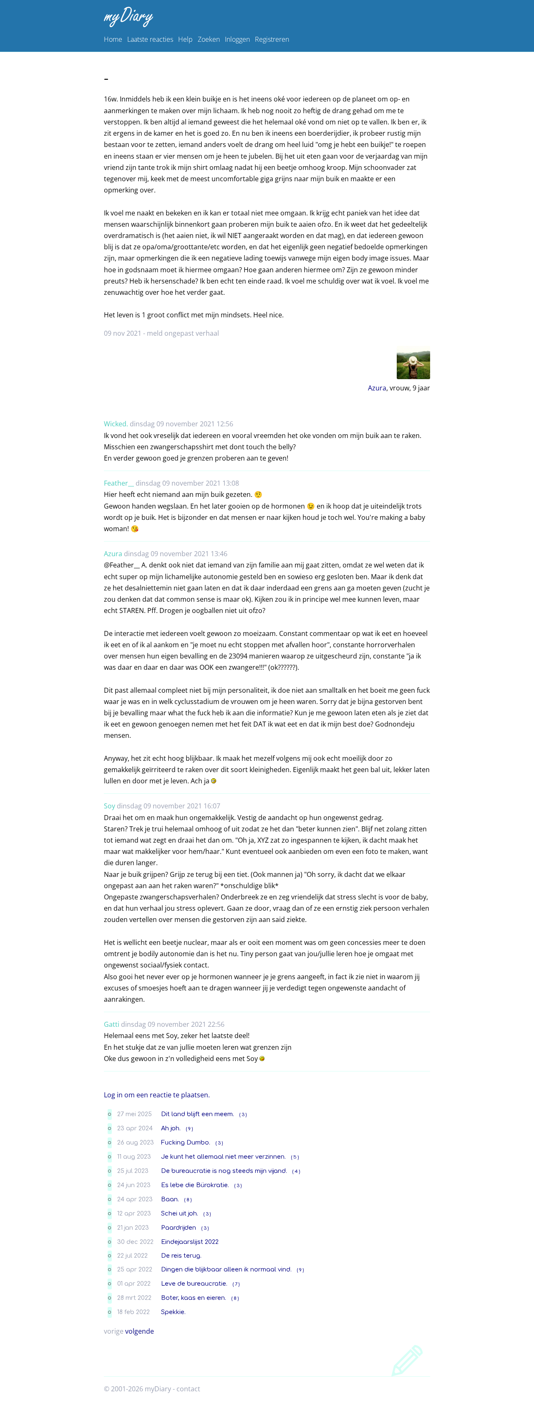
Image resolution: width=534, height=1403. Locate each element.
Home (113, 39)
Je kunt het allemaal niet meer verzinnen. (223, 1156)
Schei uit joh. (179, 1213)
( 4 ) (296, 1171)
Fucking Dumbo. (185, 1142)
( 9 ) (189, 1129)
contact (188, 1388)
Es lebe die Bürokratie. (195, 1185)
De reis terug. (181, 1255)
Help (185, 39)
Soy (109, 805)
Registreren (272, 39)
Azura (377, 388)
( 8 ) (188, 1200)
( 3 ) (243, 1114)
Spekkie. (173, 1312)
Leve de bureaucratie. (194, 1283)
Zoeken (209, 39)
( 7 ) (236, 1284)
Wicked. (116, 423)
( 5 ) (295, 1157)
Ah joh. (171, 1128)
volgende (139, 1331)
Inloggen (237, 39)
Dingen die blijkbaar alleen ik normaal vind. (226, 1269)
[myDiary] (265, 17)
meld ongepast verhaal (183, 333)
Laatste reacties (150, 39)
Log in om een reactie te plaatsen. (157, 1094)
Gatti (111, 1024)
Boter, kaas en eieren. (193, 1297)
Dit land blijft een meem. (197, 1114)
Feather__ (119, 483)
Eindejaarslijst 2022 (190, 1241)
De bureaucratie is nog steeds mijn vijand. (224, 1170)
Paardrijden (178, 1227)
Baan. (170, 1199)
